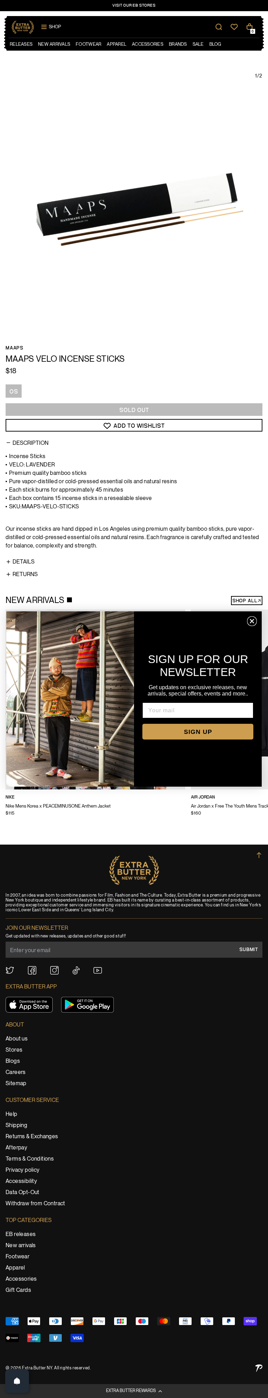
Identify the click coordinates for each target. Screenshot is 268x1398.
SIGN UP (198, 731)
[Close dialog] (252, 621)
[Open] (17, 1381)
